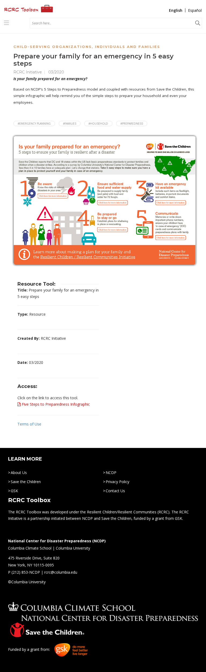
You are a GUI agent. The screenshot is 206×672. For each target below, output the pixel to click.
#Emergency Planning (34, 123)
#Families (69, 123)
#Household (98, 123)
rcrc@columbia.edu (60, 572)
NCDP (111, 472)
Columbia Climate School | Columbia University (49, 548)
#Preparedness (131, 123)
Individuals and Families (127, 46)
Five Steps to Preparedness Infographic (55, 404)
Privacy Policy (117, 481)
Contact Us (115, 490)
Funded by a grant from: (29, 649)
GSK (14, 490)
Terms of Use (29, 424)
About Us (19, 472)
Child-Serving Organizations (52, 46)
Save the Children (26, 481)
